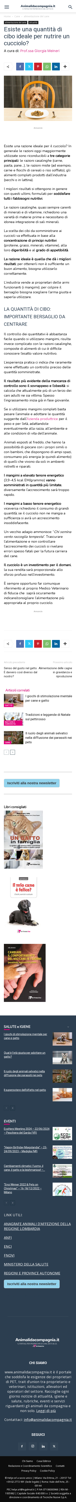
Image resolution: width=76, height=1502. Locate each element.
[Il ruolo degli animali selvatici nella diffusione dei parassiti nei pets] (13, 737)
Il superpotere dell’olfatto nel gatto (25, 1089)
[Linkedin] (56, 66)
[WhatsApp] (47, 66)
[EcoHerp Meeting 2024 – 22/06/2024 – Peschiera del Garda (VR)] (62, 1133)
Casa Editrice (44, 1461)
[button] (6, 7)
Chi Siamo (27, 1461)
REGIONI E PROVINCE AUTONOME (32, 1273)
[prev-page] (6, 752)
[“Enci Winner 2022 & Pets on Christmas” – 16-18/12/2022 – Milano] (62, 1189)
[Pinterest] (38, 66)
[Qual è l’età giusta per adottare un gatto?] (62, 1057)
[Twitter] (29, 66)
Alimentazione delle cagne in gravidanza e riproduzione (55, 672)
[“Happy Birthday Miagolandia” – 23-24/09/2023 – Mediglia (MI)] (62, 1152)
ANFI (8, 1237)
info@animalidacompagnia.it (48, 1419)
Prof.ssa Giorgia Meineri (39, 51)
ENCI (8, 1246)
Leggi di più (46, 1410)
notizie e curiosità (10, 723)
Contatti (60, 1466)
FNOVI (9, 1255)
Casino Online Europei (22, 1295)
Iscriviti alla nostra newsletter (31, 783)
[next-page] (12, 752)
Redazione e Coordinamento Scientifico (30, 1466)
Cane (17, 16)
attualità (33, 22)
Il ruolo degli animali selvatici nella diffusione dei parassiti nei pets (48, 737)
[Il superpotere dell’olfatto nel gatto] (62, 1094)
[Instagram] (33, 1446)
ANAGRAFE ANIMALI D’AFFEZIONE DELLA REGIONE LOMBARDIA (37, 1226)
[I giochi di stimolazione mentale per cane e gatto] (13, 700)
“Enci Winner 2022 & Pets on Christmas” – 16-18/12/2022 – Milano (23, 1188)
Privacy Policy (28, 1470)
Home (7, 16)
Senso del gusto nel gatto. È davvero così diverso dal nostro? (20, 672)
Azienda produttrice (42, 419)
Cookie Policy (47, 1470)
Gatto (8, 705)
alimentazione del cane (36, 16)
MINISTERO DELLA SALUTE (26, 1264)
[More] (65, 66)
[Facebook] (20, 66)
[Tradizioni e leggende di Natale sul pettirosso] (13, 719)
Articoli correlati (17, 690)
